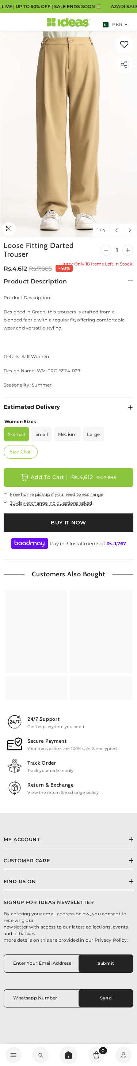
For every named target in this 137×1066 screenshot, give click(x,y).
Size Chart (20, 452)
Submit (106, 963)
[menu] (13, 1055)
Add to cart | (73, 477)
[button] (116, 230)
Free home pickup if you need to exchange (56, 494)
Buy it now (68, 522)
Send (106, 998)
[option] (68, 134)
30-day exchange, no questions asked (51, 503)
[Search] (68, 1055)
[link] (124, 44)
